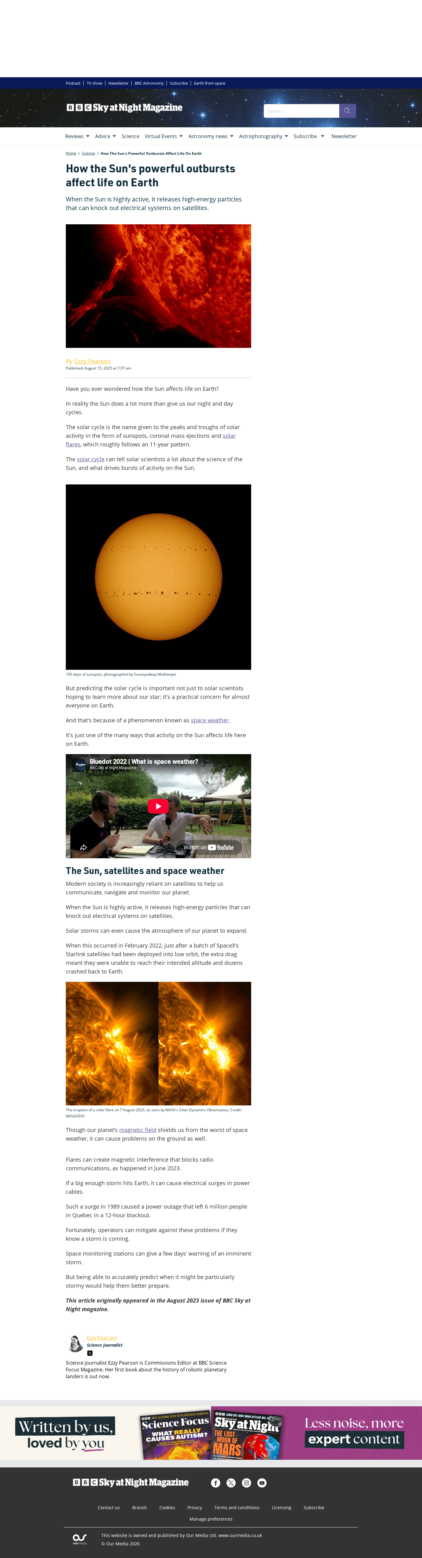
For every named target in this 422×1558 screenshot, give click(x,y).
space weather (210, 720)
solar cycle (90, 459)
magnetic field (137, 1130)
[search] (347, 111)
